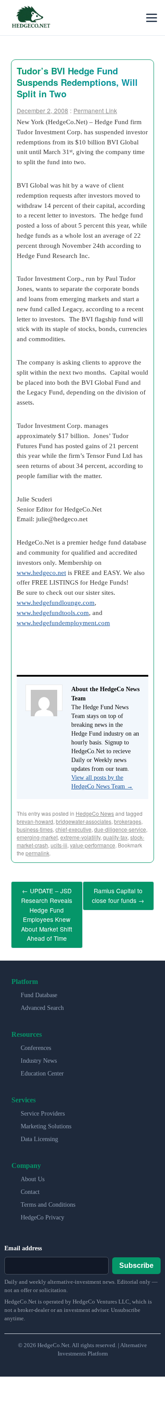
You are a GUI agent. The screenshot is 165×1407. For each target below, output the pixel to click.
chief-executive (73, 829)
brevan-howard (35, 821)
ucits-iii (59, 845)
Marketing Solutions (46, 1117)
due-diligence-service (120, 829)
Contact (30, 1182)
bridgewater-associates (83, 821)
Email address (23, 1239)
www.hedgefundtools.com (53, 612)
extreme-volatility (80, 837)
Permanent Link (95, 110)
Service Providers (43, 1104)
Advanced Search (42, 998)
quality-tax (115, 837)
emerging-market (37, 837)
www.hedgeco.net (41, 572)
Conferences (36, 1038)
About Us (32, 1170)
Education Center (42, 1064)
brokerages (127, 821)
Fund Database (39, 986)
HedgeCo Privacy (42, 1208)
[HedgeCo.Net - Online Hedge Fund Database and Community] (30, 17)
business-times (35, 829)
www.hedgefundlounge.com (56, 602)
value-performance (92, 845)
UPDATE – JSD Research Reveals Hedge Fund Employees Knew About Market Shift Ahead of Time (46, 910)
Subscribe (136, 1256)
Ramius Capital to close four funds (118, 894)
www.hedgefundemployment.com (63, 622)
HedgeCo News (95, 813)
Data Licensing (39, 1130)
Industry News (39, 1051)
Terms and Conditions (48, 1195)
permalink (37, 853)
